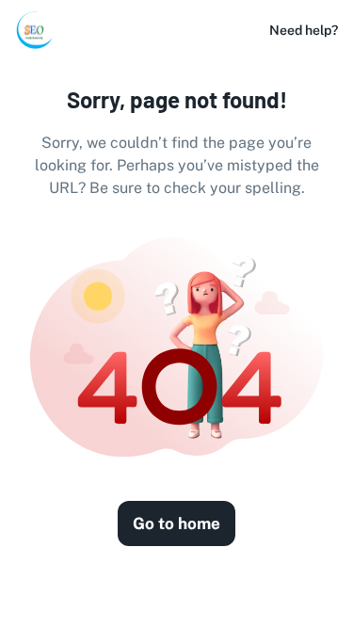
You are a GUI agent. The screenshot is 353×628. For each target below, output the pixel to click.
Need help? (303, 30)
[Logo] (34, 30)
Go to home (176, 523)
